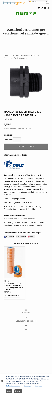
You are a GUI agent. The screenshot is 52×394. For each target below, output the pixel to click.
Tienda (7, 55)
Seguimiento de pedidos (26, 321)
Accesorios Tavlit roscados (15, 58)
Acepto (9, 391)
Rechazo (18, 391)
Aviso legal (27, 386)
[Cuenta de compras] (48, 8)
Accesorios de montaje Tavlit (24, 55)
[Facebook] (17, 13)
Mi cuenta (26, 312)
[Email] (30, 13)
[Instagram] (21, 13)
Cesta (26, 329)
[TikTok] (26, 13)
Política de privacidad (13, 386)
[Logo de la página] (14, 3)
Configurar (38, 386)
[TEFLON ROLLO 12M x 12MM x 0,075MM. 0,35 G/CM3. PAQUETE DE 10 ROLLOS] (14, 262)
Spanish (34, 1)
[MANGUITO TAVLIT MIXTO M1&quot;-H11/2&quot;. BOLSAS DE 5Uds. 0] (26, 84)
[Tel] (34, 13)
